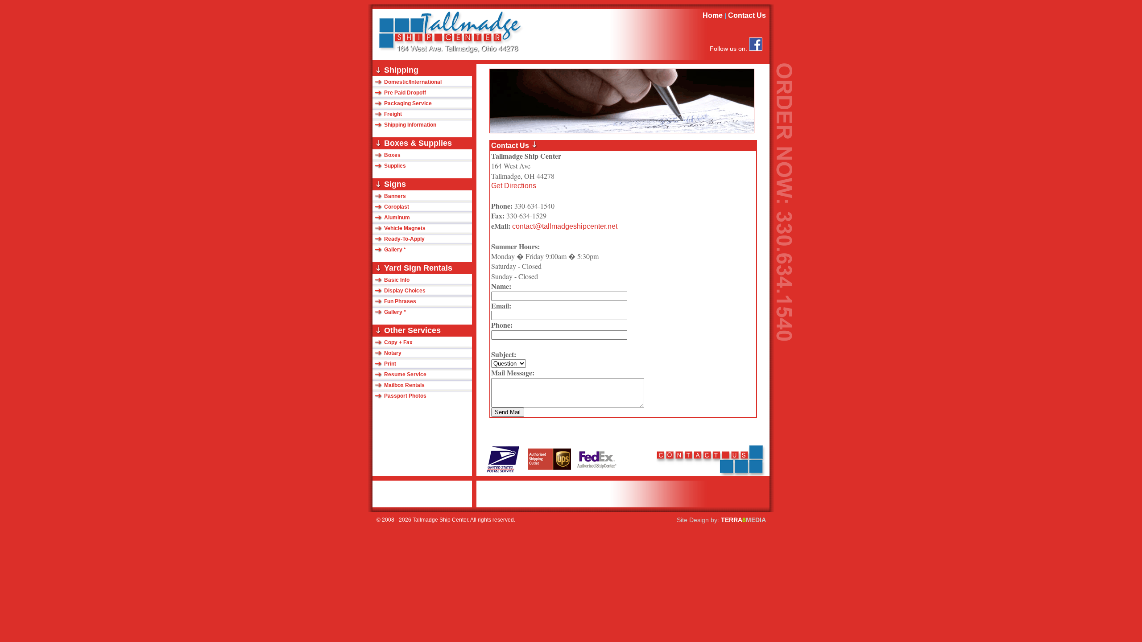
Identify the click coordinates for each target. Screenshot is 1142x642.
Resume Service (405, 374)
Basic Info (397, 280)
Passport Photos (405, 396)
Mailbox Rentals (404, 385)
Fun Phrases (400, 301)
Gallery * (395, 250)
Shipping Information (410, 125)
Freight (393, 114)
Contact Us (749, 15)
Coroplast (396, 207)
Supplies (395, 166)
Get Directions (513, 185)
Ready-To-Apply (404, 239)
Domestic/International (413, 82)
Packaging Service (408, 103)
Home (713, 15)
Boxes (392, 155)
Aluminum (397, 217)
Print (390, 364)
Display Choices (405, 291)
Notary (392, 353)
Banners (395, 196)
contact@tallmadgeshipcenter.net (563, 226)
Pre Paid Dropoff (405, 93)
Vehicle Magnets (405, 228)
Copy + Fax (398, 342)
